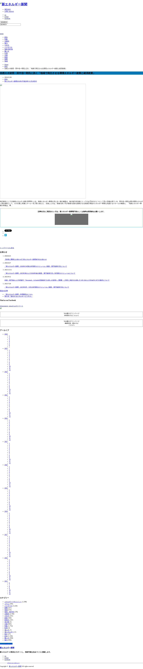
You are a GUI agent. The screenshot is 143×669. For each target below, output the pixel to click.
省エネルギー (9, 632)
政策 (6, 57)
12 (10, 370)
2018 (6, 511)
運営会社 (7, 9)
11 (9, 368)
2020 (6, 465)
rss (5, 15)
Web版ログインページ (71, 314)
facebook (7, 18)
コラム (6, 604)
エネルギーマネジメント (13, 602)
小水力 (6, 45)
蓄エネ (6, 51)
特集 (6, 39)
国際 (6, 59)
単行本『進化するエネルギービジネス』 (18, 296)
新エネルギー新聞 (7, 648)
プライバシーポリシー (13, 663)
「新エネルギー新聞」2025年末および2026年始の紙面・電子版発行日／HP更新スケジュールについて (39, 273)
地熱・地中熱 (9, 612)
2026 (6, 334)
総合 (6, 37)
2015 (6, 581)
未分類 (6, 622)
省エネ (6, 630)
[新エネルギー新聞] (13, 4)
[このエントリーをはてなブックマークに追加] (5, 236)
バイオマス (8, 47)
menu (1, 34)
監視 (6, 628)
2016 (6, 558)
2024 (6, 372)
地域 (6, 61)
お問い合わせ (9, 11)
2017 (6, 535)
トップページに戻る (7, 248)
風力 (6, 43)
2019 (6, 488)
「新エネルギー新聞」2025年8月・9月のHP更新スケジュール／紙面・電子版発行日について (36, 287)
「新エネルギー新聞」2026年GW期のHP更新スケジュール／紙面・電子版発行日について (35, 266)
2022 (6, 418)
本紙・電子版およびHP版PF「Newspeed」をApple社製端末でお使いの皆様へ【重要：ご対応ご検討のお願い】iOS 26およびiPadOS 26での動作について (56, 280)
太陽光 (6, 41)
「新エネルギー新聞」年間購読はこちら (18, 294)
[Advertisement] (26, 29)
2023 (6, 395)
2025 (6, 348)
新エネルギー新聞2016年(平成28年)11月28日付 (20, 81)
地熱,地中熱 (8, 49)
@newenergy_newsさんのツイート (11, 306)
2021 (6, 441)
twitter (6, 17)
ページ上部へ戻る (6, 643)
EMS (6, 53)
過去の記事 (4, 291)
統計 (6, 634)
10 (10, 366)
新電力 (6, 620)
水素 (6, 55)
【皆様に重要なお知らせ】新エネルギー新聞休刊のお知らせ (25, 259)
